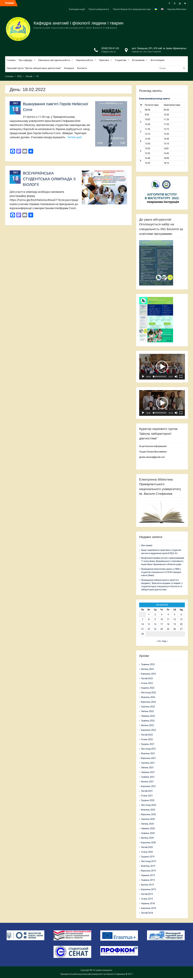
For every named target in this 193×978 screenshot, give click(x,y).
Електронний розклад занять (154, 98)
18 (168, 624)
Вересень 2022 (148, 702)
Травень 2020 (148, 833)
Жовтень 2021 (148, 753)
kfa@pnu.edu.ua (108, 52)
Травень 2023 (148, 664)
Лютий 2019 (147, 894)
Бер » (165, 641)
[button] (162, 367)
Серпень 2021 (148, 763)
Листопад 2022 (148, 692)
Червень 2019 (148, 875)
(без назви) (146, 545)
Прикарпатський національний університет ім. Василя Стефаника (92, 974)
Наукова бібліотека (176, 9)
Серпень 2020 (148, 819)
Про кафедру (25, 60)
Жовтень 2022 (148, 697)
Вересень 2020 (148, 814)
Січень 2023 (147, 683)
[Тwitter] (185, 3)
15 (149, 624)
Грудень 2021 (147, 744)
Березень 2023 (148, 674)
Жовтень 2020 (148, 809)
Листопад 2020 (148, 805)
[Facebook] (169, 3)
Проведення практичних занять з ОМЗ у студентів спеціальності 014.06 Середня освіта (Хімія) (161, 572)
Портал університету (99, 9)
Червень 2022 (148, 716)
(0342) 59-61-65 (110, 48)
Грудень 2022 (147, 688)
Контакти (82, 68)
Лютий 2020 (147, 847)
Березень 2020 (148, 842)
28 (142, 634)
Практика (104, 60)
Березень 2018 (148, 908)
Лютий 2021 (147, 791)
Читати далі (74, 137)
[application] (162, 367)
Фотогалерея (157, 60)
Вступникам (138, 60)
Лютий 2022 (147, 735)
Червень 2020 (148, 828)
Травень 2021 (148, 777)
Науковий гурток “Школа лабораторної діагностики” (34, 68)
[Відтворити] (143, 376)
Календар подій (77, 9)
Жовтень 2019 (148, 866)
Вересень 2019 (148, 870)
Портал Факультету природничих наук (132, 9)
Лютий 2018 (147, 913)
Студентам (120, 60)
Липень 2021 (147, 767)
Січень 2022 (147, 739)
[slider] (159, 376)
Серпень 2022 (148, 706)
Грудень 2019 (147, 856)
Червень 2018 (148, 903)
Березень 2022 (148, 730)
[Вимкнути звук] (176, 376)
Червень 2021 (148, 772)
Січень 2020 (147, 852)
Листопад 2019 (148, 861)
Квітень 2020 (147, 838)
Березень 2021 (148, 786)
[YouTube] (179, 3)
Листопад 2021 (148, 749)
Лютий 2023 (147, 678)
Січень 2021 (147, 795)
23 (155, 629)
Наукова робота (84, 60)
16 (155, 624)
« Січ (159, 641)
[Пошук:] (173, 68)
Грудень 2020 (147, 800)
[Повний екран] (180, 376)
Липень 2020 (147, 824)
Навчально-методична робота (54, 60)
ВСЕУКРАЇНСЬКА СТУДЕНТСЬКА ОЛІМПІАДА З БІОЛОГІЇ (49, 179)
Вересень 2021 (148, 758)
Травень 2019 (148, 880)
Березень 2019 (148, 889)
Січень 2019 (147, 899)
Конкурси (69, 68)
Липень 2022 (147, 711)
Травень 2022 (148, 720)
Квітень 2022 (147, 725)
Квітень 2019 (147, 884)
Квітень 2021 (147, 781)
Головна (11, 60)
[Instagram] (174, 3)
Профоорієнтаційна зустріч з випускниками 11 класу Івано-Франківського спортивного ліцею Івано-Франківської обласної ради (162, 561)
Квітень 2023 (147, 669)
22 (149, 629)
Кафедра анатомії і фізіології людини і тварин (78, 23)
